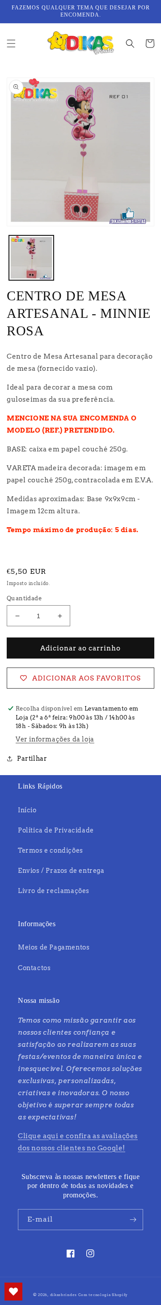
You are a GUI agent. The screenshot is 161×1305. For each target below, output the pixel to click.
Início (27, 810)
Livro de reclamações (53, 890)
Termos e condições (50, 850)
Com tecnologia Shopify (103, 1294)
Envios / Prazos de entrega (61, 870)
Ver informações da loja (55, 739)
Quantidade (24, 598)
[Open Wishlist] (13, 1292)
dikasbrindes (63, 1294)
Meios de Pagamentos (53, 947)
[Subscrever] (133, 1219)
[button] (11, 43)
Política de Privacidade (56, 830)
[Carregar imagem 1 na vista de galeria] (31, 257)
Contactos (34, 967)
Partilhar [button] (32, 758)
